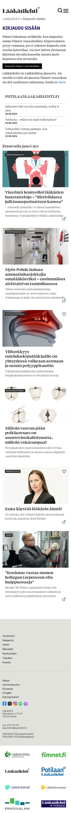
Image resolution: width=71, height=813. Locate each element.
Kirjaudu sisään (34, 19)
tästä (62, 82)
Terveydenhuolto (15, 154)
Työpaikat (7, 658)
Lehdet (5, 644)
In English (6, 692)
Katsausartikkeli (15, 314)
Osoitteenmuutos (11, 684)
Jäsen (9, 535)
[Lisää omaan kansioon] (64, 155)
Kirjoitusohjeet (9, 653)
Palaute (6, 680)
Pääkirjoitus (12, 471)
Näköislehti (7, 649)
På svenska (7, 688)
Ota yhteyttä (8, 636)
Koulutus (6, 662)
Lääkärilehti (11, 19)
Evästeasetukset (10, 697)
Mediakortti (8, 640)
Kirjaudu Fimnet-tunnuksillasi (22, 66)
